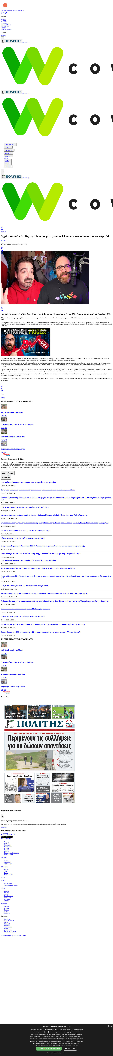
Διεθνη (6, 894)
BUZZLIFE (7, 156)
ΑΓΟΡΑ (7, 161)
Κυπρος (6, 842)
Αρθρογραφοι (8, 863)
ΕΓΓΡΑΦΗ (4, 827)
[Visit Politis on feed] (14, 835)
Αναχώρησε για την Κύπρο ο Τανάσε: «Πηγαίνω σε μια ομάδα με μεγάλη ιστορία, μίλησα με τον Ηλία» (38, 490)
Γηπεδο (7, 164)
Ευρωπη (6, 849)
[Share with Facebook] (2, 246)
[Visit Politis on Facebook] (2, 835)
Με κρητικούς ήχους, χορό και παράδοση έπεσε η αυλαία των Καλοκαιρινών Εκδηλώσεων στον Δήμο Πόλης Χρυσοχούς (44, 515)
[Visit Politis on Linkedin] (8, 835)
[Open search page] (2, 227)
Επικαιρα (6, 908)
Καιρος (6, 928)
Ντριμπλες (7, 899)
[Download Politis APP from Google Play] (9, 837)
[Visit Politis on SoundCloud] (12, 835)
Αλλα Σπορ (7, 897)
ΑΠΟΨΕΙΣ (7, 153)
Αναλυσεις (7, 862)
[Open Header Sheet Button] (2, 37)
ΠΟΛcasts (7, 925)
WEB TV (3, 28)
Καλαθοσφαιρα (8, 896)
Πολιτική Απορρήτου (72, 1045)
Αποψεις (6, 900)
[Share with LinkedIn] (2, 250)
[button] (56, 1053)
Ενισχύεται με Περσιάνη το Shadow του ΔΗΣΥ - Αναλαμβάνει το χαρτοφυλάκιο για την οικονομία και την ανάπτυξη (43, 546)
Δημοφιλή (6, 477)
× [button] (111, 1026)
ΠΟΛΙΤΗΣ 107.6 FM (10, 932)
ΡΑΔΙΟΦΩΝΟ (5, 23)
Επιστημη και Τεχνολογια (11, 853)
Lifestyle (6, 869)
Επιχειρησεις (7, 846)
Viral (5, 871)
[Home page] (2, 230)
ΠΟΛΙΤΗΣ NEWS (9, 144)
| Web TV (3, 231)
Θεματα (6, 910)
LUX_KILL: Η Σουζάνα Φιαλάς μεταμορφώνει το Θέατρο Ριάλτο (25, 507)
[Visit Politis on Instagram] (6, 835)
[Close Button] (2, 815)
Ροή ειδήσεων (7, 473)
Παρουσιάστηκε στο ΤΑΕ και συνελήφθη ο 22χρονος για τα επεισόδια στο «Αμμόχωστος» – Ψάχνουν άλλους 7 (40, 554)
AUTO (6, 158)
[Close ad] (2, 817)
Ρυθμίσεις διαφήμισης (59, 1043)
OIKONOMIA (8, 150)
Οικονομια (7, 845)
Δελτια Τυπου (8, 883)
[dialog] (56, 1040)
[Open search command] (2, 170)
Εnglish (3, 19)
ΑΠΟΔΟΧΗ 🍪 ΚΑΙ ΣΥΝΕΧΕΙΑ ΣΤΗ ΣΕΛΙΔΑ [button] (49, 1049)
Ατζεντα (6, 906)
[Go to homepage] (11, 41)
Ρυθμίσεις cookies (62, 1045)
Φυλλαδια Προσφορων (10, 885)
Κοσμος (6, 851)
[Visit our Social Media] (2, 13)
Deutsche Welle (8, 854)
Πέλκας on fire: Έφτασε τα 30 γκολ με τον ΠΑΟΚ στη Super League (25, 530)
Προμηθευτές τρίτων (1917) (54, 1036)
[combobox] (108, 1026)
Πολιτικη (6, 843)
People (6, 873)
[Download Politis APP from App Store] (3, 837)
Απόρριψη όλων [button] (70, 1049)
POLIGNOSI (4, 26)
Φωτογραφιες (8, 927)
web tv (3, 397)
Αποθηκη (7, 913)
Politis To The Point (6, 29)
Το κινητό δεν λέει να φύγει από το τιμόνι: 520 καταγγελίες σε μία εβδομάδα (28, 482)
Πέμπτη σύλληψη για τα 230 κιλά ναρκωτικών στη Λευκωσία (23, 538)
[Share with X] (2, 248)
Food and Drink (8, 874)
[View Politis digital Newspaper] (56, 754)
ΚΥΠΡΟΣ (7, 147)
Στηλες (6, 860)
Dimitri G (3, 240)
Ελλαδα (6, 848)
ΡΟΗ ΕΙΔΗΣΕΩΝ (6, 25)
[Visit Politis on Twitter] (4, 835)
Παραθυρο (7, 166)
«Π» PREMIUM (9, 920)
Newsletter (7, 919)
